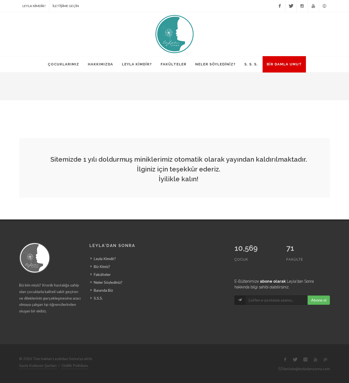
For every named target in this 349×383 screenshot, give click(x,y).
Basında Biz (103, 290)
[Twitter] (290, 6)
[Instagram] (302, 6)
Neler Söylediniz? (108, 282)
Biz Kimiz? (102, 266)
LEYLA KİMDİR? (34, 6)
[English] (324, 6)
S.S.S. (98, 298)
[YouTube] (313, 6)
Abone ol (318, 300)
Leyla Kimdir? (105, 258)
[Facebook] (279, 6)
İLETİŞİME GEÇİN (66, 6)
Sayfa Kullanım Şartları (38, 365)
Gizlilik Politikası (74, 365)
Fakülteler (102, 274)
